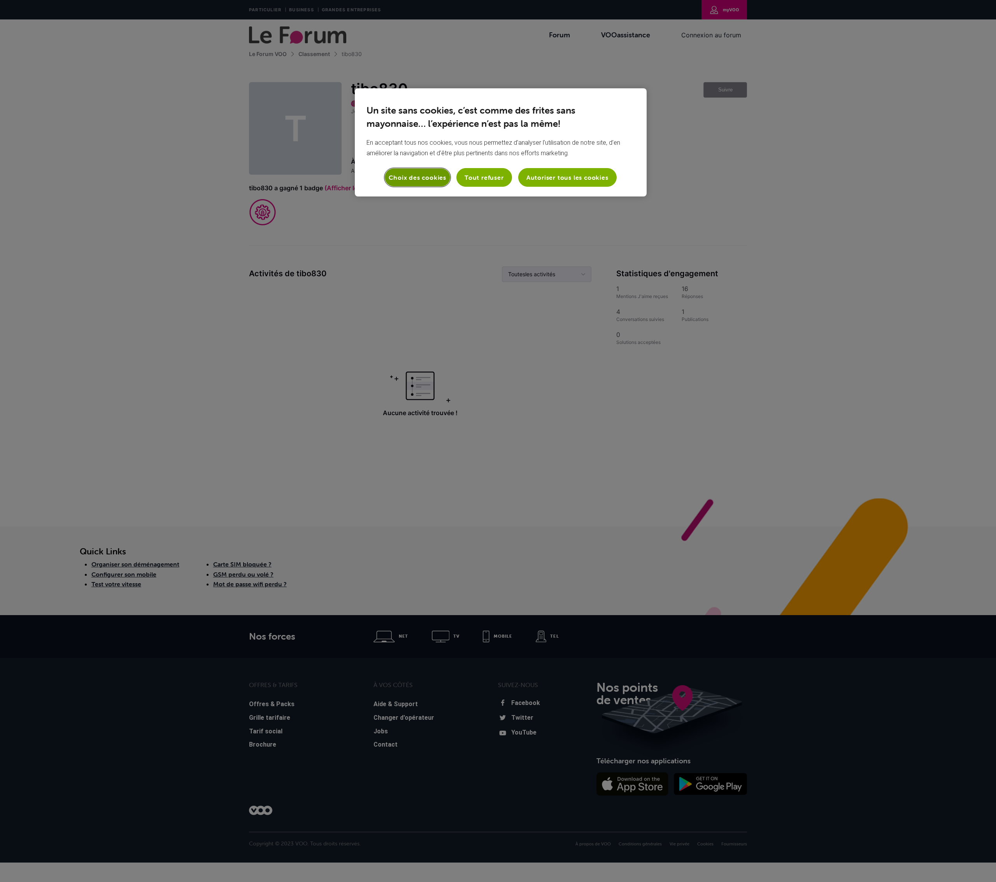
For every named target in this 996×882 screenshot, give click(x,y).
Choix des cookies (417, 177)
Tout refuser (484, 177)
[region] (501, 142)
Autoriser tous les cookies (567, 177)
